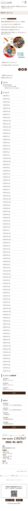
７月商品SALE (6, 414)
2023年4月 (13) (6, 220)
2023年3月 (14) (6, 224)
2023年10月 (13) (7, 202)
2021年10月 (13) (7, 277)
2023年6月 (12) (6, 214)
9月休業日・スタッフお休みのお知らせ (12, 409)
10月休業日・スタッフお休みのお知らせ (12, 405)
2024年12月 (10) (7, 158)
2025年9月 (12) (6, 130)
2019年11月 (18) (7, 349)
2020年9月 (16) (6, 317)
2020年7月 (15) (6, 324)
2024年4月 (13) (6, 183)
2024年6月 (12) (6, 177)
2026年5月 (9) (6, 105)
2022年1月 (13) (6, 267)
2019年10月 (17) (7, 352)
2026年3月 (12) (6, 111)
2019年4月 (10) (6, 371)
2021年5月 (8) (6, 292)
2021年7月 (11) (6, 286)
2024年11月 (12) (7, 161)
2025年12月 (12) (7, 120)
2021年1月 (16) (6, 305)
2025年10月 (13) (7, 127)
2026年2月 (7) (6, 114)
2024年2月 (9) (6, 189)
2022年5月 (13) (6, 255)
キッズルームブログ (7, 86)
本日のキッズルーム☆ (7, 75)
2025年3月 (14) (6, 148)
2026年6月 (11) (6, 102)
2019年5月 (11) (6, 367)
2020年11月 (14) (7, 311)
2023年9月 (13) (6, 205)
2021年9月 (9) (6, 280)
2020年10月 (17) (7, 314)
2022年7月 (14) (6, 249)
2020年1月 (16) (6, 342)
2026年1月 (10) (6, 117)
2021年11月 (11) (7, 274)
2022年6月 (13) (6, 252)
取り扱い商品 (6, 84)
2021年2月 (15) (6, 302)
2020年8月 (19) (6, 320)
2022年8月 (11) (6, 245)
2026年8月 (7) (6, 95)
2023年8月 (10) (6, 208)
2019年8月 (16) (6, 358)
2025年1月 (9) (6, 155)
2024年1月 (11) (6, 192)
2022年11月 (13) (7, 236)
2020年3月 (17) (6, 336)
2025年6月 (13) (6, 139)
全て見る (14, 427)
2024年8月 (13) (6, 170)
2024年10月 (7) (6, 164)
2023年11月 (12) (7, 199)
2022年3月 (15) (6, 261)
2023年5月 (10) (6, 217)
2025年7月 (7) (6, 136)
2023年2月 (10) (6, 227)
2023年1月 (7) (6, 230)
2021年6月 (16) (6, 289)
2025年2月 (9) (6, 152)
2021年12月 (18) (7, 270)
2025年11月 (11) (7, 123)
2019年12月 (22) (7, 345)
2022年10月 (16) (7, 239)
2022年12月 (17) (7, 233)
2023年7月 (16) (6, 211)
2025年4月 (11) (6, 145)
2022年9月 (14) (6, 242)
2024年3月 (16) (6, 186)
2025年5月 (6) (6, 142)
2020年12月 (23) (7, 308)
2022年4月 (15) (6, 258)
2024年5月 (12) (6, 180)
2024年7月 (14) (6, 173)
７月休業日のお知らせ (8, 423)
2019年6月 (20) (6, 364)
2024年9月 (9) (6, 167)
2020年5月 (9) (6, 330)
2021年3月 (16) (6, 299)
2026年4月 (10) (6, 108)
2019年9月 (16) (6, 355)
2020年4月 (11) (6, 333)
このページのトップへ (21, 471)
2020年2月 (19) (6, 339)
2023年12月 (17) (7, 195)
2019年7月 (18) (6, 361)
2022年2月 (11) (6, 264)
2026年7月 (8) (6, 98)
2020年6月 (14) (6, 327)
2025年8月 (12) (6, 133)
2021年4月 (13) (6, 295)
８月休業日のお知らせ (8, 419)
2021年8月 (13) (6, 283)
